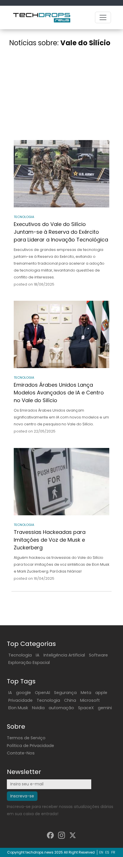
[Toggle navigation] (103, 17)
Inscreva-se (22, 796)
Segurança (65, 692)
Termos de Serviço (26, 738)
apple (101, 692)
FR (113, 852)
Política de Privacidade (30, 745)
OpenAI (42, 692)
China (70, 700)
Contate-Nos (21, 753)
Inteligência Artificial (64, 655)
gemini (105, 708)
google (23, 692)
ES (107, 852)
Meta (86, 692)
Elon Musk (18, 708)
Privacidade (20, 700)
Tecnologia (20, 655)
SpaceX (86, 708)
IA (37, 655)
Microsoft (90, 700)
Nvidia (38, 708)
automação (61, 708)
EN (101, 852)
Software (98, 655)
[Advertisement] (61, 94)
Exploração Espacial (29, 662)
